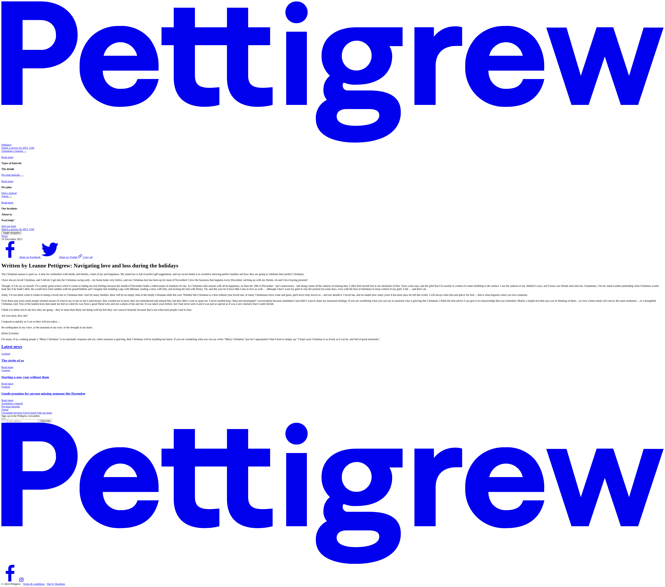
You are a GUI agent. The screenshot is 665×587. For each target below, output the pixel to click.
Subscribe (45, 421)
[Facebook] (10, 580)
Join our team (8, 226)
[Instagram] (21, 580)
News (4, 236)
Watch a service (10, 147)
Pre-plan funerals (11, 174)
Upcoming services (12, 412)
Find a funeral (9, 193)
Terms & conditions (34, 583)
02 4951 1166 (26, 147)
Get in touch (30, 412)
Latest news (11, 346)
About (5, 196)
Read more (7, 157)
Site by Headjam (56, 583)
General (5, 353)
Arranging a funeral (12, 151)
